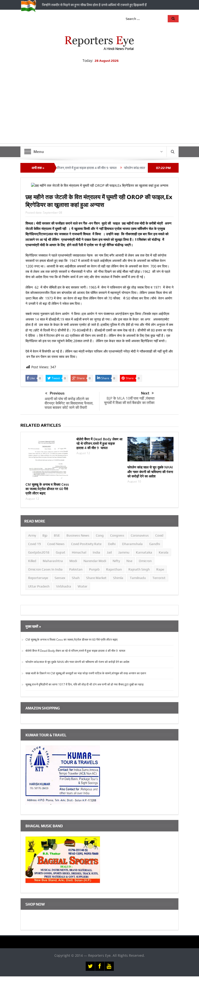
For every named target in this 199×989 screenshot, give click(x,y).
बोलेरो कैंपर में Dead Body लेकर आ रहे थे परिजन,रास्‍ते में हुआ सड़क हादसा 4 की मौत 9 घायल (99, 443)
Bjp (44, 535)
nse (129, 561)
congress (117, 535)
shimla (118, 578)
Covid (159, 535)
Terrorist (159, 578)
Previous (57, 393)
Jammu (123, 552)
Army (32, 535)
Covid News (56, 544)
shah (76, 578)
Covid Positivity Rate (86, 544)
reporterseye (38, 578)
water (82, 586)
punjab (94, 569)
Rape (160, 569)
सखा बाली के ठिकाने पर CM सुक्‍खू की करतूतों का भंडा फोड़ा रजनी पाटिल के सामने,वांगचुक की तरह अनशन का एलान (85, 673)
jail (109, 552)
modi (73, 561)
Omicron (145, 561)
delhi (112, 544)
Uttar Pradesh (39, 586)
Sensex (60, 578)
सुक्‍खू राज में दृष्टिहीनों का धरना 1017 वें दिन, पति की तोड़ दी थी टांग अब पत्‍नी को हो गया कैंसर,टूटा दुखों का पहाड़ (84, 684)
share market (96, 578)
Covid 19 (34, 544)
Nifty (116, 561)
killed (32, 561)
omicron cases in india (45, 569)
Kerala (163, 552)
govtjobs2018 (38, 552)
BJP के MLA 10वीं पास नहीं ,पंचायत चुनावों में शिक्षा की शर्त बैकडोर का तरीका (129, 400)
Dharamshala (132, 544)
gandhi (154, 544)
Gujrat (60, 552)
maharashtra (53, 561)
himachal (79, 552)
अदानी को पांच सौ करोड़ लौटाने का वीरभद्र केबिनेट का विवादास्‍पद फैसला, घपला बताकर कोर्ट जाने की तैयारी (69, 403)
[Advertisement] (99, 110)
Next (145, 393)
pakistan (76, 569)
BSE (57, 535)
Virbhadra (63, 586)
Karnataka (144, 552)
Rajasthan (114, 569)
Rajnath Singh (139, 569)
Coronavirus (140, 535)
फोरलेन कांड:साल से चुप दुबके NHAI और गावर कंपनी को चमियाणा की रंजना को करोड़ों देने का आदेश (150, 471)
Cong (100, 535)
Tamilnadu (138, 578)
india (96, 552)
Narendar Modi (94, 561)
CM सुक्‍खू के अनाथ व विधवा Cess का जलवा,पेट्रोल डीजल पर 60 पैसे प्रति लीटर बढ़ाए (47, 488)
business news (77, 535)
